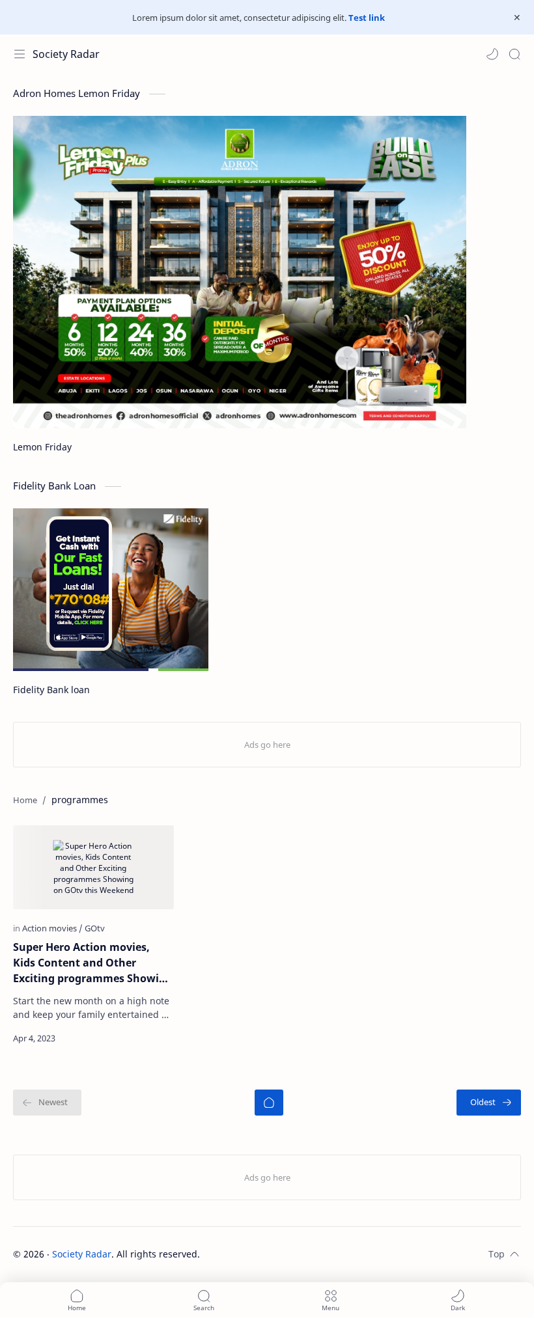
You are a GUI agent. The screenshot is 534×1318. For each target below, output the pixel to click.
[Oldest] (489, 1103)
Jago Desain (287, 1254)
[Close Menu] (517, 17)
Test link (366, 17)
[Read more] (153, 1038)
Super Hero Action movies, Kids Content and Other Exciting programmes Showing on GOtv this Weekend (93, 963)
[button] (492, 54)
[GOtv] (95, 928)
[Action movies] (52, 928)
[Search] (514, 54)
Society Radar (66, 54)
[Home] (269, 1103)
